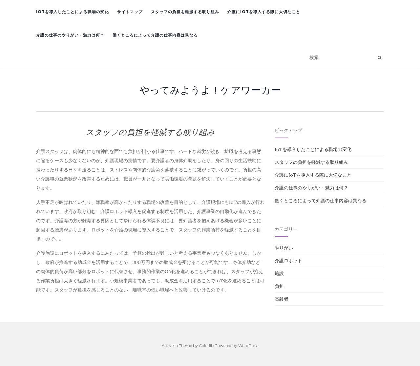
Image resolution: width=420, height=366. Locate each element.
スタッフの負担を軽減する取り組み (185, 11)
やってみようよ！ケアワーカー (210, 90)
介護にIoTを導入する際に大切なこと (263, 11)
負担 (279, 286)
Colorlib (206, 345)
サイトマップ (130, 11)
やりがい (284, 248)
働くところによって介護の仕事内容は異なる (155, 34)
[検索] (379, 58)
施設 (279, 273)
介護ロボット (288, 261)
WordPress (248, 345)
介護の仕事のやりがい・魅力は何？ (70, 34)
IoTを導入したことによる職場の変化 (72, 11)
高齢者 (281, 299)
